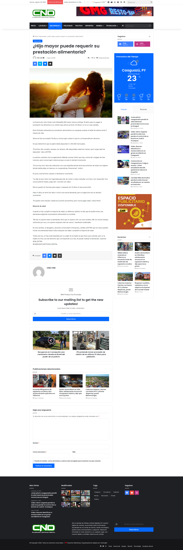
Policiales (68, 26)
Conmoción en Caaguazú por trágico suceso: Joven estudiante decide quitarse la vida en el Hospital (139, 166)
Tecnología (111, 26)
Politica (78, 26)
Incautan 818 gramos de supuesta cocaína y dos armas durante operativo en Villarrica (44, 392)
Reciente (143, 109)
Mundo (99, 26)
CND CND (40, 58)
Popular (124, 109)
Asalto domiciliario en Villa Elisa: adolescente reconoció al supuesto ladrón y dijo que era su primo (70, 392)
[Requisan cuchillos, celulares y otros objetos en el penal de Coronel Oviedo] (142, 276)
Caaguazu (97, 492)
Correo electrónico (40, 452)
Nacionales (55, 26)
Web (73, 452)
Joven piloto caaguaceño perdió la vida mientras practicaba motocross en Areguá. (140, 121)
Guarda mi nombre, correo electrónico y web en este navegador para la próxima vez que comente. (68, 461)
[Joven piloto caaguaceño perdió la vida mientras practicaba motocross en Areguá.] (123, 120)
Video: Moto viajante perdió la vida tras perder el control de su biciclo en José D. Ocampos (139, 136)
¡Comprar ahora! (147, 546)
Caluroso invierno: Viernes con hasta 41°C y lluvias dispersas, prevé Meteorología (96, 392)
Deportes (89, 26)
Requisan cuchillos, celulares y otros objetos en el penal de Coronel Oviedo (142, 286)
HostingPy (103, 543)
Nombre (36, 443)
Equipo (124, 546)
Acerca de (116, 546)
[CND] (44, 13)
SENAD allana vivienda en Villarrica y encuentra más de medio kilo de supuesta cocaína (125, 258)
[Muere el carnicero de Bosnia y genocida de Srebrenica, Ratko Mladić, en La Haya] (75, 504)
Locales (42, 26)
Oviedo (113, 495)
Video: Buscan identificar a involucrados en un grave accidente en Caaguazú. (138, 150)
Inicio (33, 26)
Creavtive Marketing (73, 543)
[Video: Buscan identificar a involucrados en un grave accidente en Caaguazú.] (123, 149)
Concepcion (107, 492)
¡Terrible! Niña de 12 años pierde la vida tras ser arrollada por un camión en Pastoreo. (140, 181)
